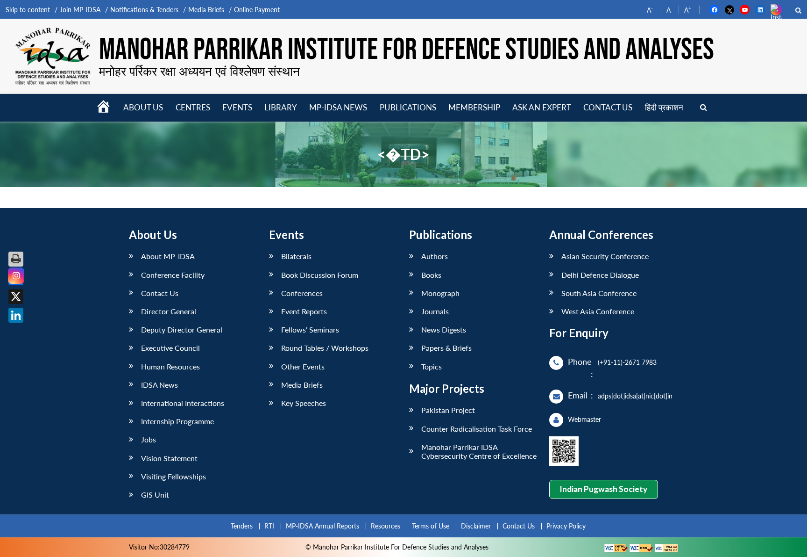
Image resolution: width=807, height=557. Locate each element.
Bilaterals (296, 256)
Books (431, 274)
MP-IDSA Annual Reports (322, 526)
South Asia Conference (599, 293)
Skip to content (28, 10)
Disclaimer (476, 526)
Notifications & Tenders (144, 10)
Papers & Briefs (446, 347)
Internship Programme (177, 421)
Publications (408, 107)
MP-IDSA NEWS (338, 107)
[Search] (703, 108)
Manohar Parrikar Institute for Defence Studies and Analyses (406, 50)
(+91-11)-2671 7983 (627, 362)
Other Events (303, 366)
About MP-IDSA (168, 256)
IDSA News (159, 384)
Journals (435, 311)
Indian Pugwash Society (603, 489)
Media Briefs (206, 10)
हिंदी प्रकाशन (664, 107)
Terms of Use (430, 526)
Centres (193, 107)
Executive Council (170, 347)
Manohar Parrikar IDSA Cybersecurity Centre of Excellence (479, 451)
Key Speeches (303, 402)
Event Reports (304, 311)
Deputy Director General (181, 329)
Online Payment (257, 10)
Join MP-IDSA (80, 10)
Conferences (302, 293)
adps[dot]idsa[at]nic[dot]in (635, 396)
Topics (431, 366)
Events (237, 107)
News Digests (443, 329)
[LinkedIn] (16, 315)
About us (143, 107)
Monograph (440, 293)
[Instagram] (16, 276)
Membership (474, 107)
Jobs (148, 439)
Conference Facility (173, 274)
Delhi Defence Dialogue (600, 274)
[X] (16, 296)
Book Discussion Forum (319, 274)
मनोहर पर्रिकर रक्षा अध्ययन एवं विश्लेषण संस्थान (199, 71)
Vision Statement (169, 458)
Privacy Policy (566, 526)
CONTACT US (607, 107)
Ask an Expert (541, 107)
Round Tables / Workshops (324, 347)
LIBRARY (280, 107)
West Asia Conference (597, 311)
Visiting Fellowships (173, 476)
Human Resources (170, 366)
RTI (269, 526)
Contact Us (159, 293)
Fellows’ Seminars (310, 329)
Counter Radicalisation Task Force (476, 428)
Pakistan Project (448, 409)
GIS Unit (155, 494)
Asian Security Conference (605, 256)
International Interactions (182, 402)
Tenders (242, 526)
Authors (434, 256)
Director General (168, 311)
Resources (385, 526)
